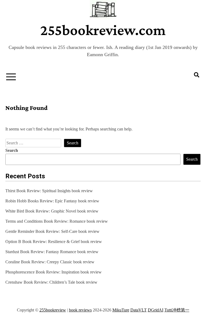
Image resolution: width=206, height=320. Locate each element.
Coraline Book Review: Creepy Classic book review (49, 262)
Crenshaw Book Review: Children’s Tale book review (51, 282)
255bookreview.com (103, 30)
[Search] (196, 75)
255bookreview (52, 310)
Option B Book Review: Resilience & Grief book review (53, 241)
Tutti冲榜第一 (176, 310)
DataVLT (138, 310)
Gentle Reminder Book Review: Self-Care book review (52, 231)
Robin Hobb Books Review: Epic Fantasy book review (52, 201)
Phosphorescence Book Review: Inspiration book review (53, 272)
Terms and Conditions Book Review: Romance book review (56, 221)
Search (11, 150)
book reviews (80, 310)
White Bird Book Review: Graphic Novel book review (51, 211)
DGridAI (155, 310)
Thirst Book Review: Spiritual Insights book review (49, 190)
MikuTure (120, 310)
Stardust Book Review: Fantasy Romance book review (51, 251)
